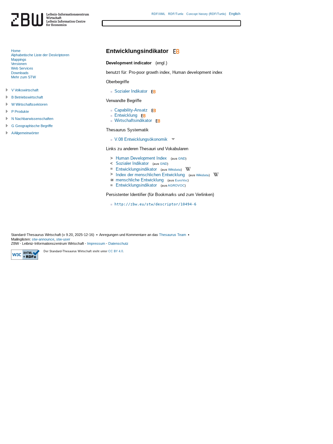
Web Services (22, 68)
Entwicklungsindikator (136, 168)
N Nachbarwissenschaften (32, 119)
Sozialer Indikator (130, 91)
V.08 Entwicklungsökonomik (140, 139)
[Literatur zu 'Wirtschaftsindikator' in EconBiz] (157, 120)
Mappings (18, 59)
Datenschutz (118, 243)
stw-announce (43, 239)
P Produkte (20, 111)
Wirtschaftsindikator (133, 120)
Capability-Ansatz (131, 110)
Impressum (96, 243)
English (234, 14)
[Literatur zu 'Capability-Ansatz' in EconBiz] (153, 110)
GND (181, 158)
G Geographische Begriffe (32, 126)
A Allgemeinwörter (25, 133)
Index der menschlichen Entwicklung (150, 174)
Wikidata (174, 169)
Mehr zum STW (23, 77)
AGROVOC (176, 185)
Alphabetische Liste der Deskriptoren (40, 55)
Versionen (19, 64)
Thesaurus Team (172, 235)
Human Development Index (141, 158)
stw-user (63, 239)
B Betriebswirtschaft (27, 97)
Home (15, 51)
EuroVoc (181, 180)
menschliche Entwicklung (140, 179)
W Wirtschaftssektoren (29, 104)
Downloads (20, 73)
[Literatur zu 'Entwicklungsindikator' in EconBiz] (175, 51)
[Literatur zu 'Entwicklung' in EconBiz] (142, 115)
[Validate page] (25, 258)
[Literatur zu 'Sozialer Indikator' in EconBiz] (152, 91)
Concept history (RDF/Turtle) (206, 14)
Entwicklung (125, 115)
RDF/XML (158, 14)
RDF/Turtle (175, 14)
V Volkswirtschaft (24, 90)
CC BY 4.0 (115, 251)
